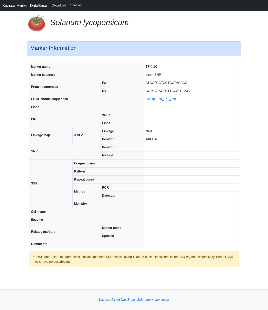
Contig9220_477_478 (161, 99)
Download (59, 5)
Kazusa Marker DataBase (24, 5)
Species (76, 5)
